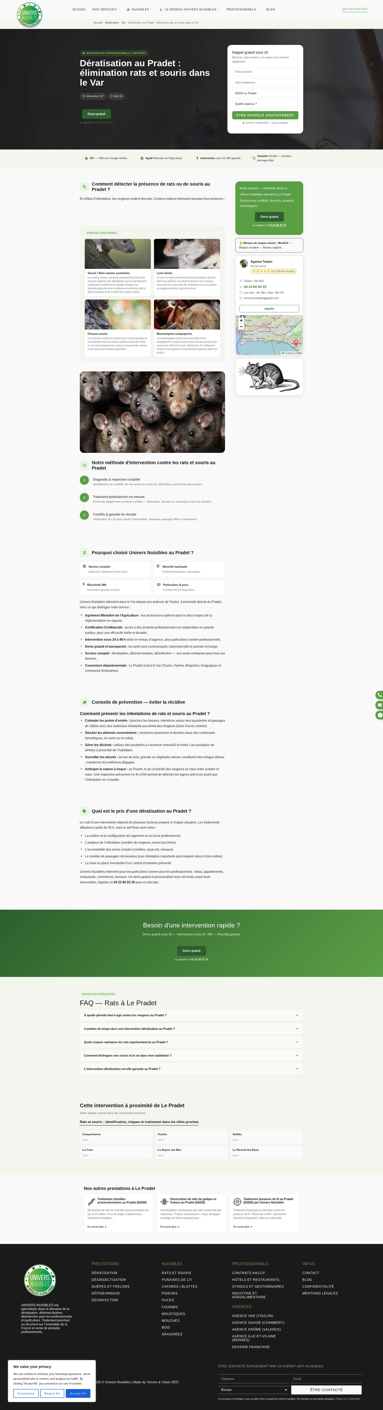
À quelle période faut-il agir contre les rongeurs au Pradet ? (125, 1015)
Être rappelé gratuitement (265, 115)
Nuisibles (140, 9)
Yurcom (152, 1382)
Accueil (79, 9)
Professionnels (241, 9)
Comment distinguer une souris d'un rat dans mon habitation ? (128, 1055)
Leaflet (288, 353)
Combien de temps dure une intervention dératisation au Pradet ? (129, 1028)
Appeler (269, 308)
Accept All (78, 1393)
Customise (26, 1393)
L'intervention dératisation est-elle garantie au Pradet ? (122, 1069)
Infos (308, 1264)
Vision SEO (170, 1382)
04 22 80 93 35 (104, 122)
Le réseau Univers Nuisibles (190, 9)
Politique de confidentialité (348, 1399)
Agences (241, 1306)
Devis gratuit (96, 114)
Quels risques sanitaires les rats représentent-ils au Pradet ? (126, 1042)
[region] (52, 1381)
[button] (296, 343)
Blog (270, 9)
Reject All (52, 1393)
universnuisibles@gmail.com (261, 298)
